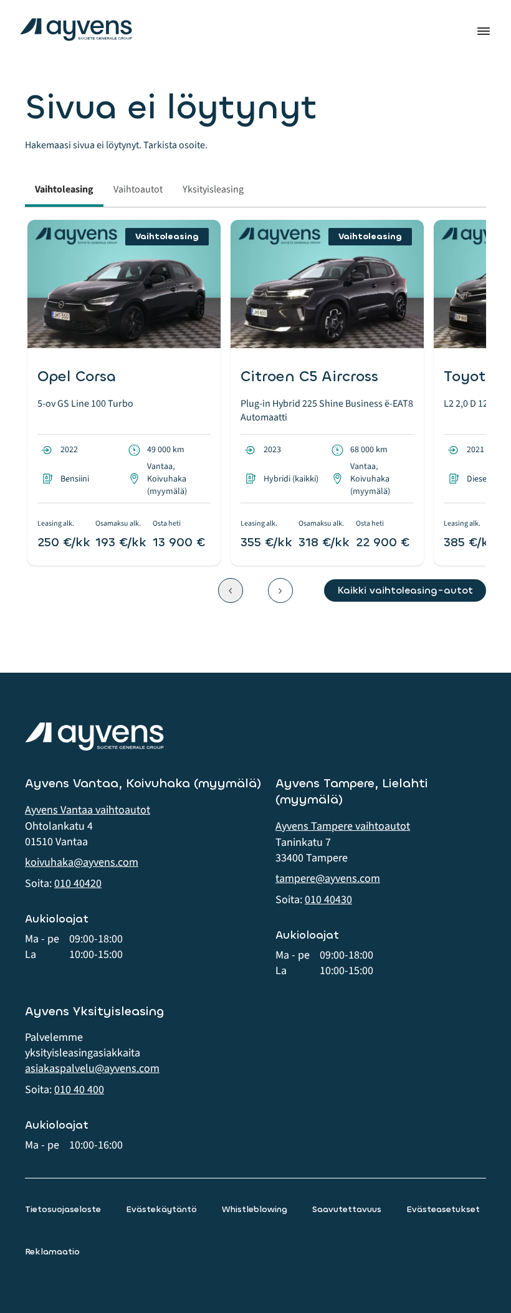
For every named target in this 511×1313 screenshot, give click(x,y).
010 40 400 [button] (79, 1089)
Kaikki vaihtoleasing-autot (405, 590)
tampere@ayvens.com (327, 878)
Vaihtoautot (138, 189)
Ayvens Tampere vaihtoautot (342, 826)
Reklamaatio (52, 1252)
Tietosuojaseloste (63, 1209)
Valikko (483, 31)
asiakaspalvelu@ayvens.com (92, 1068)
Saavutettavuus (346, 1209)
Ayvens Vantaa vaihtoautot (87, 810)
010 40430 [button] (328, 900)
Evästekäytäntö (161, 1209)
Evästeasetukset (443, 1209)
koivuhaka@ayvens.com (81, 862)
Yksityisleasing (213, 189)
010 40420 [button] (78, 883)
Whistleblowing (254, 1209)
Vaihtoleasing (64, 189)
